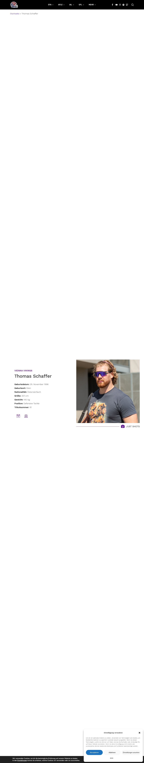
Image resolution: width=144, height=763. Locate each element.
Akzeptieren (94, 752)
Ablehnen (112, 752)
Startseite (14, 13)
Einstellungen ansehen (131, 752)
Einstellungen (22, 761)
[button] (139, 733)
